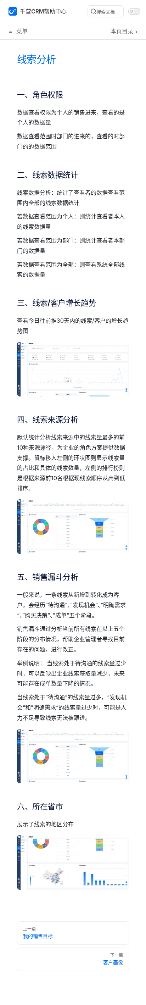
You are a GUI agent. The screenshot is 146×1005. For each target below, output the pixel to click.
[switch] (134, 11)
